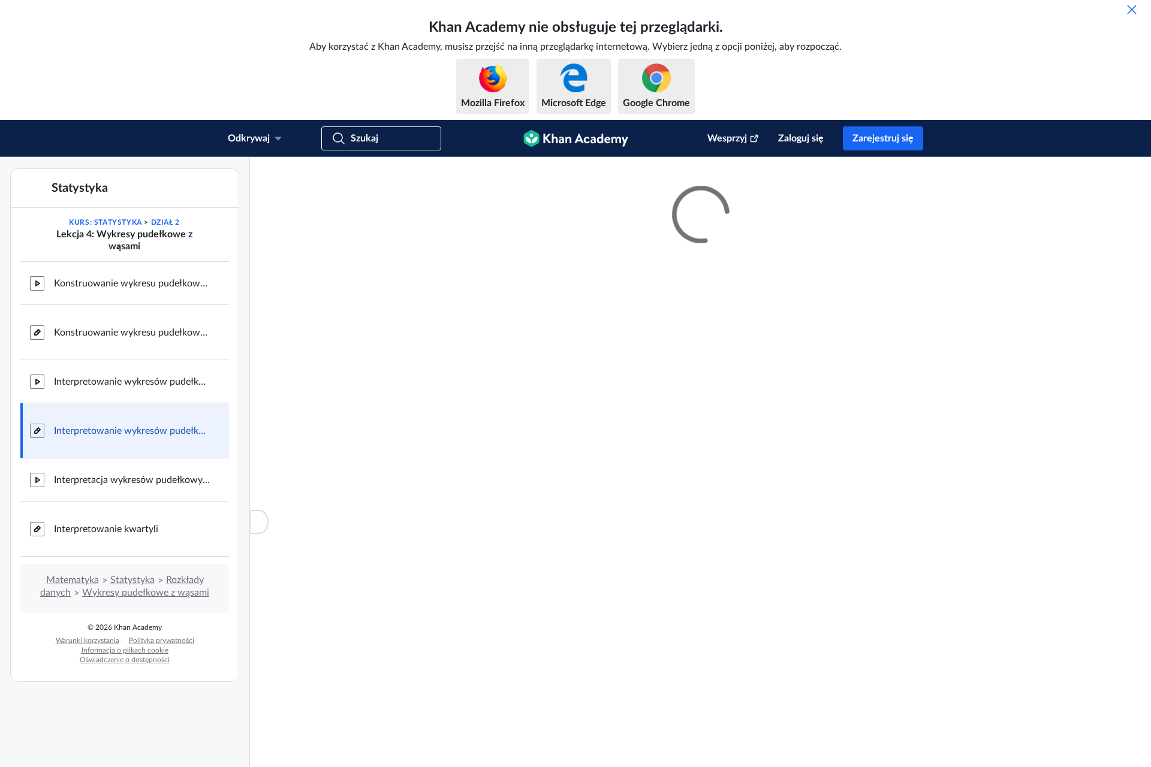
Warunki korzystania (87, 640)
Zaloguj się (801, 138)
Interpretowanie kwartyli (106, 529)
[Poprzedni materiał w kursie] (26, 234)
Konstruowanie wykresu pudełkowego (132, 283)
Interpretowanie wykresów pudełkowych (132, 381)
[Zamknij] (1131, 9)
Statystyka (132, 580)
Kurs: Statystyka (105, 222)
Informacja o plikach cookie (125, 650)
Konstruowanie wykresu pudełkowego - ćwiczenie (132, 332)
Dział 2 (165, 222)
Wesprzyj (727, 138)
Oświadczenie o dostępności (125, 659)
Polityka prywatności (161, 640)
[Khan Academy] (575, 138)
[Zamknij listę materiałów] (259, 522)
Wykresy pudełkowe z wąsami (145, 592)
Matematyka (72, 580)
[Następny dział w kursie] (222, 234)
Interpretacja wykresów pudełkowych (132, 480)
